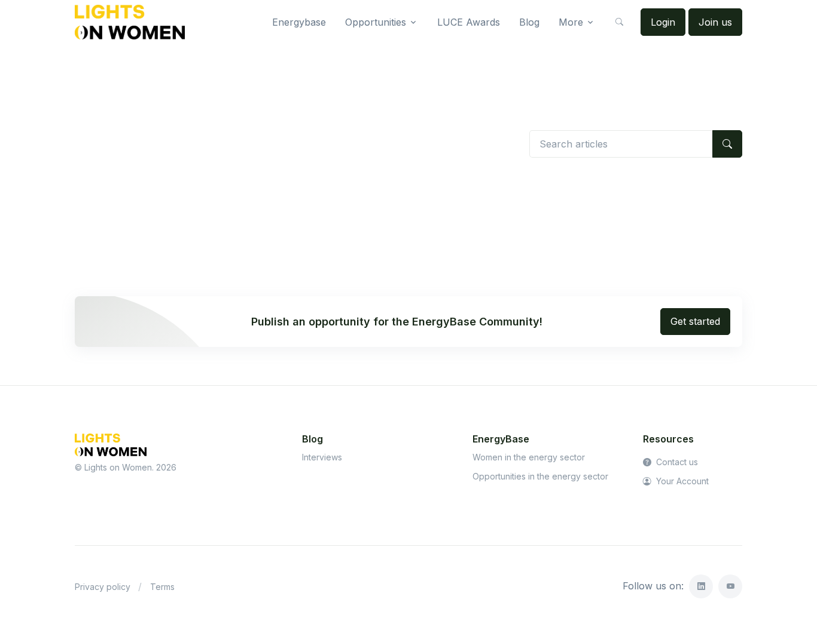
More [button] (571, 22)
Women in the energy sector (528, 457)
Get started (695, 321)
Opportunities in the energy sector (540, 476)
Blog (529, 22)
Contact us (676, 462)
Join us (715, 22)
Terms (162, 587)
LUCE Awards (468, 22)
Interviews (322, 457)
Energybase (299, 22)
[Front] (130, 22)
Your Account (681, 481)
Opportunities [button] (375, 22)
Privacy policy (102, 587)
